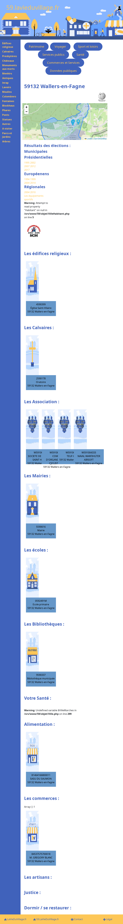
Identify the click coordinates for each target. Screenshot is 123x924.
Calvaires (8, 51)
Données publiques (63, 71)
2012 (33, 166)
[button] (78, 122)
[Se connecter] (119, 7)
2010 (33, 192)
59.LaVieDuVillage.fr (47, 919)
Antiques (7, 78)
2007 (27, 166)
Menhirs (7, 73)
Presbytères (9, 56)
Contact (78, 919)
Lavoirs (6, 87)
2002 (33, 162)
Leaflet (89, 138)
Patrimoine (36, 47)
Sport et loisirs (88, 47)
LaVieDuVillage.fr (17, 919)
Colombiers (9, 96)
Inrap (5, 82)
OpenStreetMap (100, 138)
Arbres (6, 141)
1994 (27, 179)
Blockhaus (8, 105)
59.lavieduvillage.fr (32, 7)
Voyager (60, 47)
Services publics (53, 55)
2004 (27, 182)
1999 (33, 179)
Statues (7, 119)
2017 (27, 169)
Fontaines (8, 101)
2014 (33, 182)
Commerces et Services (63, 63)
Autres (6, 124)
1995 (27, 162)
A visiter (7, 128)
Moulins (7, 91)
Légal (109, 919)
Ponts (5, 114)
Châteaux (8, 60)
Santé (80, 55)
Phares (6, 110)
